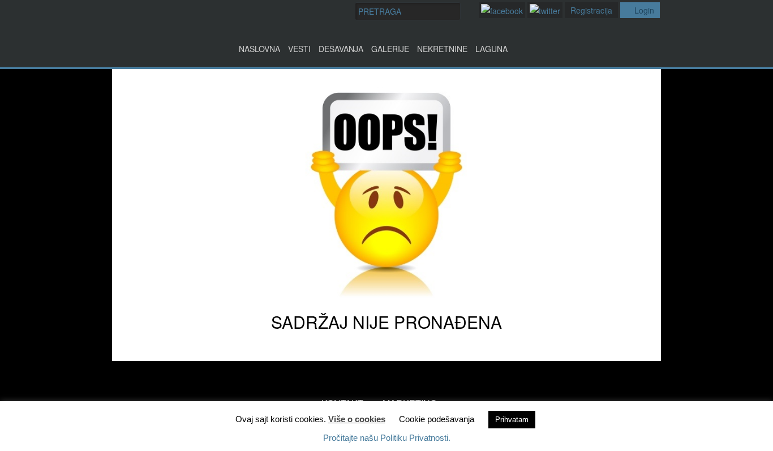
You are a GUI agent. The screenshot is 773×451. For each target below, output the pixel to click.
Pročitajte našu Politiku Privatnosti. (386, 438)
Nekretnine (442, 48)
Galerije (390, 48)
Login (644, 10)
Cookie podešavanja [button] (436, 419)
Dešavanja (341, 48)
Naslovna (259, 48)
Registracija (591, 10)
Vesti (299, 48)
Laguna (491, 48)
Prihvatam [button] (512, 419)
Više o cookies (356, 419)
